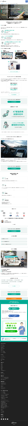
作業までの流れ (2, 348)
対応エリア (2, 349)
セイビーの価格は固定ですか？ (5, 241)
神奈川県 (2, 367)
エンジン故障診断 (19, 281)
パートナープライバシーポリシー (4, 400)
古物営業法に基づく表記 (3, 404)
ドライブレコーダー (3, 357)
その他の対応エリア (3, 370)
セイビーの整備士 (3, 351)
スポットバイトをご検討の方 (4, 378)
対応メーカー (2, 350)
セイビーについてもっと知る (14, 71)
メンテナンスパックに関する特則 (5, 394)
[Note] (1, 419)
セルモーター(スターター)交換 (13, 281)
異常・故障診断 (2, 359)
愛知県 (1, 368)
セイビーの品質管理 (3, 352)
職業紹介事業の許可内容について (5, 406)
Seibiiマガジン (2, 387)
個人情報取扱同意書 (3, 402)
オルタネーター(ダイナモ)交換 (5, 281)
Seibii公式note (2, 388)
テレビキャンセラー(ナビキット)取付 (5, 283)
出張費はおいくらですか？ (4, 238)
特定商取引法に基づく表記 (4, 403)
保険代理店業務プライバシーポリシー (5, 401)
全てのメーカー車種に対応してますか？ (6, 244)
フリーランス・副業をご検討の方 (5, 377)
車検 (1, 360)
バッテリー (2, 358)
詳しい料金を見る (14, 94)
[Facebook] (5, 419)
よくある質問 (2, 411)
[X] (3, 419)
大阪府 (1, 369)
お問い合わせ (2, 412)
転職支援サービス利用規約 (4, 405)
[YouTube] (7, 419)
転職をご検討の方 (3, 379)
